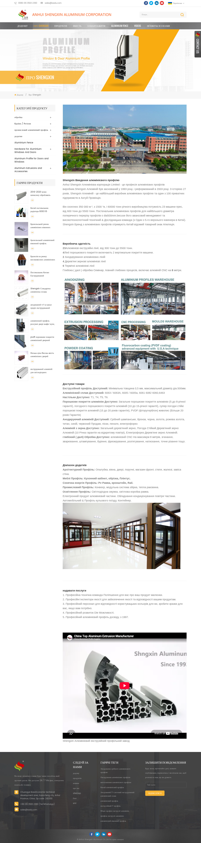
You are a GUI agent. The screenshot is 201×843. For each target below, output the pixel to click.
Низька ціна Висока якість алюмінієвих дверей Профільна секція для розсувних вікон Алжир (42, 355)
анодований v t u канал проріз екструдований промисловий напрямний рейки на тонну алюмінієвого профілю (41, 306)
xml (74, 803)
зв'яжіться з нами (158, 26)
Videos (137, 26)
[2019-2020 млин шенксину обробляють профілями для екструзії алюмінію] (21, 196)
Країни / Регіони (22, 124)
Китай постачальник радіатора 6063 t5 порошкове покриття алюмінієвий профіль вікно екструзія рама (42, 210)
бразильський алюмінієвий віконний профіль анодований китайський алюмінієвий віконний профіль (42, 242)
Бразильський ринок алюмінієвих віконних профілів (40, 226)
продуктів (77, 778)
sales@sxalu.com (53, 3)
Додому (22, 26)
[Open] (198, 44)
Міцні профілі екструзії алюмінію (114, 811)
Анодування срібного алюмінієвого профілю (115, 770)
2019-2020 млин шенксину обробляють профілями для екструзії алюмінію (41, 193)
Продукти (60, 26)
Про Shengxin (41, 26)
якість (77, 26)
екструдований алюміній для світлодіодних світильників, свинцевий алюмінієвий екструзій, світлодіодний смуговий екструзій (41, 371)
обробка (18, 117)
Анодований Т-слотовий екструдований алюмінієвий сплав (117, 794)
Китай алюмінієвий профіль (112, 787)
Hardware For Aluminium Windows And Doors (27, 150)
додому (76, 773)
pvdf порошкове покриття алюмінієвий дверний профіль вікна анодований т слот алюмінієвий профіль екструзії (42, 339)
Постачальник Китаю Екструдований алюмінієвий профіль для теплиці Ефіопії (41, 274)
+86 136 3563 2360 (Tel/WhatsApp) (37, 804)
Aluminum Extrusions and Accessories (28, 169)
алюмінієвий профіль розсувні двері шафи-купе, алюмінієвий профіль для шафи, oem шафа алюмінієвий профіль (42, 322)
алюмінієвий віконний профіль (113, 821)
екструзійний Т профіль (110, 806)
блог (75, 798)
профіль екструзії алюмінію (112, 816)
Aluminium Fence (119, 26)
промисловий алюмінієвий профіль (31, 130)
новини (76, 783)
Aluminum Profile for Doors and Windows (31, 160)
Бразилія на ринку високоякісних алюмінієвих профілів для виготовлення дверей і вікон (42, 258)
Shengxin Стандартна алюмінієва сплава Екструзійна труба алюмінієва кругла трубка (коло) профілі (41, 290)
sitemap (77, 793)
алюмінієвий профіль (109, 801)
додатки (18, 136)
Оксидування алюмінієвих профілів (115, 777)
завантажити (96, 26)
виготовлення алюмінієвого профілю (115, 782)
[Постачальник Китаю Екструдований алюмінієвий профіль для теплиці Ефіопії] (21, 277)
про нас (76, 788)
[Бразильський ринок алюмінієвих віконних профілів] (21, 228)
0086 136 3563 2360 (27, 3)
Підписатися (155, 793)
